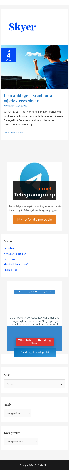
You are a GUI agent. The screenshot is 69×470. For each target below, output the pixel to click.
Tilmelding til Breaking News (34, 342)
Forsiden (9, 248)
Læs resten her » (14, 133)
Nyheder (9, 105)
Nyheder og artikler (15, 253)
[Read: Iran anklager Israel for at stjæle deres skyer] (34, 66)
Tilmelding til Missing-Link (34, 352)
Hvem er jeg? (11, 269)
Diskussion (10, 259)
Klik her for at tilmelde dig (34, 219)
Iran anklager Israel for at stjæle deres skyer (29, 98)
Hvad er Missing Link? (16, 264)
